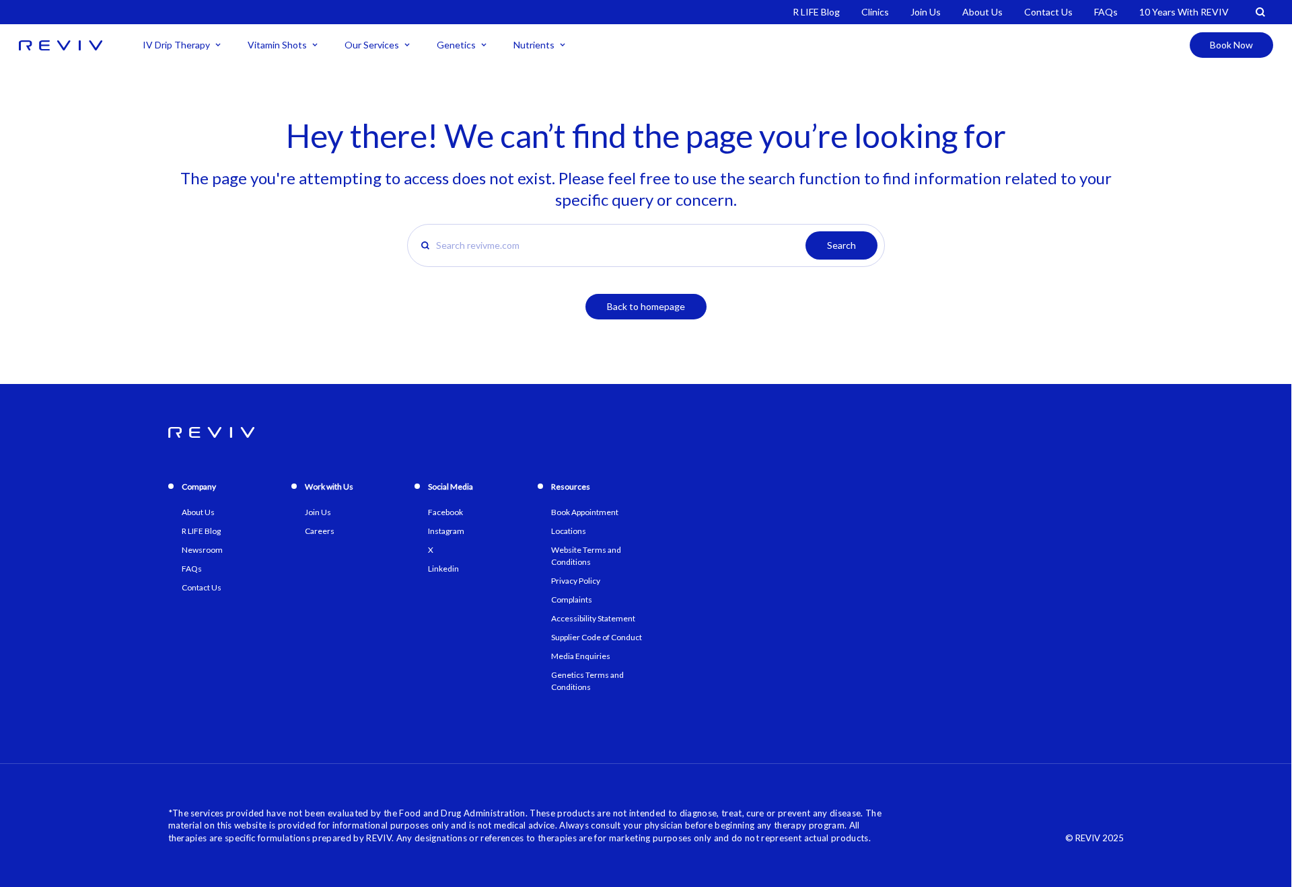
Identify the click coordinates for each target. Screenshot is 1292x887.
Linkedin (443, 569)
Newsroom (202, 550)
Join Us (925, 11)
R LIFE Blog (816, 11)
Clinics (875, 11)
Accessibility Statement (593, 618)
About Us (982, 11)
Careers (319, 531)
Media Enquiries (580, 656)
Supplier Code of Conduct (596, 637)
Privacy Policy (575, 581)
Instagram (446, 531)
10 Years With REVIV (1184, 11)
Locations (568, 531)
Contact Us (1048, 11)
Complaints (571, 599)
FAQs (1106, 11)
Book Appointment (584, 512)
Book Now (1231, 44)
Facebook (445, 512)
